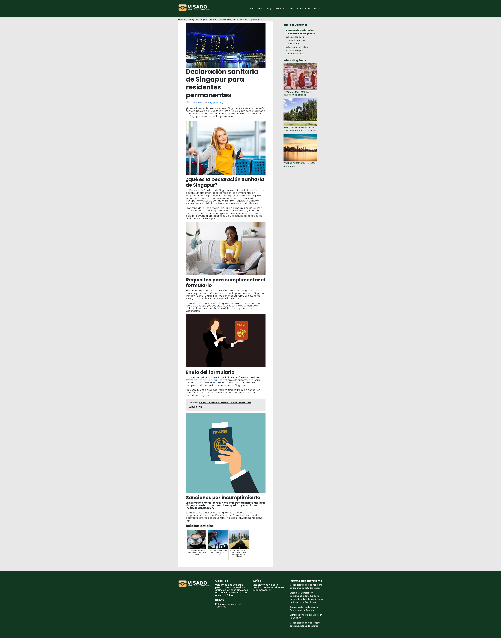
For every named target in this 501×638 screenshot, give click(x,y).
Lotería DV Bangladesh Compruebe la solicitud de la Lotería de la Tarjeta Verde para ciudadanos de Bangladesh (306, 597)
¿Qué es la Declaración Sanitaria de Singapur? (301, 32)
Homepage (183, 19)
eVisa (261, 8)
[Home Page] (194, 8)
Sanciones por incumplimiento (296, 52)
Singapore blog (197, 19)
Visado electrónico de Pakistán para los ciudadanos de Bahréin (300, 129)
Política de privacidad (298, 8)
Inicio (252, 8)
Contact (317, 8)
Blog (269, 8)
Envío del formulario (298, 47)
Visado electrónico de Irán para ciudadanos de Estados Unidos (306, 586)
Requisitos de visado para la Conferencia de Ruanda (304, 609)
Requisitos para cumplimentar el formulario (296, 40)
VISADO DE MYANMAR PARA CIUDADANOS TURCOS (298, 93)
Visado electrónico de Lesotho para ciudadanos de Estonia (305, 624)
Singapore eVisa (207, 380)
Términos (279, 8)
